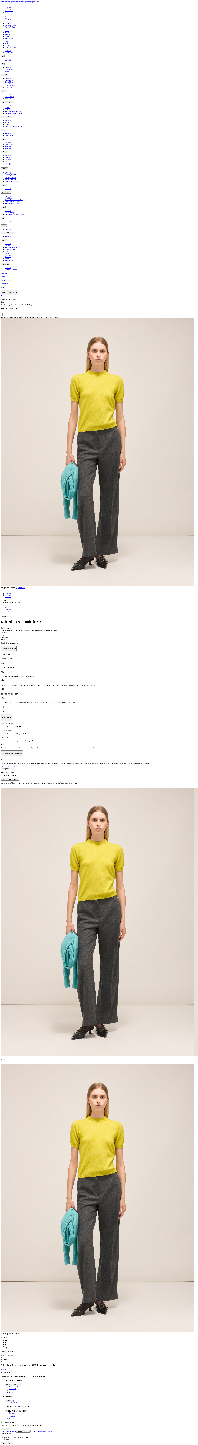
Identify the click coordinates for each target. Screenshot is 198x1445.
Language (7, 1441)
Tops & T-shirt (6, 192)
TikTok (11, 1418)
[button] (1, 296)
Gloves (4, 225)
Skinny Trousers (10, 176)
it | (5, 1429)
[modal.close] (1, 1361)
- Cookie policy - (36, 1431)
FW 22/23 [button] (8, 20)
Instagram (12, 1415)
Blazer (7, 122)
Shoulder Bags (10, 213)
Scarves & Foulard (7, 233)
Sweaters (8, 161)
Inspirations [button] (8, 7)
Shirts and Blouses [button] (11, 25)
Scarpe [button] (7, 36)
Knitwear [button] (8, 32)
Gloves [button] (7, 45)
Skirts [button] (7, 31)
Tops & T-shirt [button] (9, 38)
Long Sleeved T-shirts (12, 202)
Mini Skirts (8, 148)
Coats (7, 124)
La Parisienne (9, 80)
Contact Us (12, 1389)
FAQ (10, 1391)
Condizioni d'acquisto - (8, 1431)
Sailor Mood (9, 82)
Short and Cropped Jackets (13, 126)
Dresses (4, 91)
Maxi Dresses (9, 98)
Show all (8, 60)
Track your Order (14, 1387)
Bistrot (7, 71)
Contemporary (9, 69)
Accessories (5, 264)
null (3, 56)
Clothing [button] (8, 9)
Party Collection (10, 86)
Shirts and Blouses (7, 102)
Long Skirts (9, 144)
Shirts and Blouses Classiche (14, 113)
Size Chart (12, 1392)
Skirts (3, 139)
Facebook (12, 1413)
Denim (3, 130)
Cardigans (8, 157)
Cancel (10, 1443)
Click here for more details (9, 767)
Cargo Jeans (9, 135)
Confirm (4, 1443)
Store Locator (13, 1403)
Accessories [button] (9, 11)
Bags (3, 207)
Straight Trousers (10, 179)
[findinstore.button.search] (1, 1357)
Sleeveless (8, 165)
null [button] (6, 16)
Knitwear (4, 152)
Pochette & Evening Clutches (14, 214)
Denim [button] (7, 29)
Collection (8, 87)
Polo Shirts (8, 198)
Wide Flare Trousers (11, 181)
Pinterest (12, 1417)
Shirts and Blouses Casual (13, 111)
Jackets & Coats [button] (10, 27)
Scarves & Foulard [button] (11, 47)
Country (6, 1439)
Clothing (4, 240)
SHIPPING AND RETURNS (10, 779)
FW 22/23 (4, 74)
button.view (21, 588)
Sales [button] (6, 13)
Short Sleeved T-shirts (12, 203)
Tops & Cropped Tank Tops (14, 200)
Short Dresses (9, 97)
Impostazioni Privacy (23, 1431)
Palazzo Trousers (10, 174)
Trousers (4, 168)
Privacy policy (47, 1431)
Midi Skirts (8, 146)
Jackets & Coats (7, 117)
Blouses (7, 108)
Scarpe (4, 185)
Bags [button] (6, 42)
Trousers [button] (8, 34)
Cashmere (8, 159)
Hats (3, 218)
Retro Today (9, 84)
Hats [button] (6, 43)
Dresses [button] (7, 23)
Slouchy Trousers (10, 178)
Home (7, 591)
